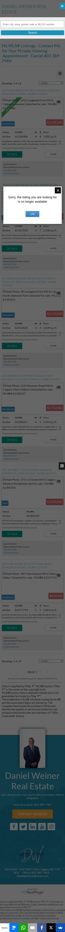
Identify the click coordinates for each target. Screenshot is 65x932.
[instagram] (51, 826)
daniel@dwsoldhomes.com (32, 875)
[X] (51, 927)
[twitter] (23, 826)
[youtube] (42, 826)
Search (32, 32)
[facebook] (14, 826)
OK (32, 213)
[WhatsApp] (23, 927)
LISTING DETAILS (12, 154)
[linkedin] (32, 826)
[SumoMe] (60, 927)
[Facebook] (41, 927)
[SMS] (14, 927)
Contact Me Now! (33, 814)
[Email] (32, 927)
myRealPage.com (32, 892)
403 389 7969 (9, 170)
